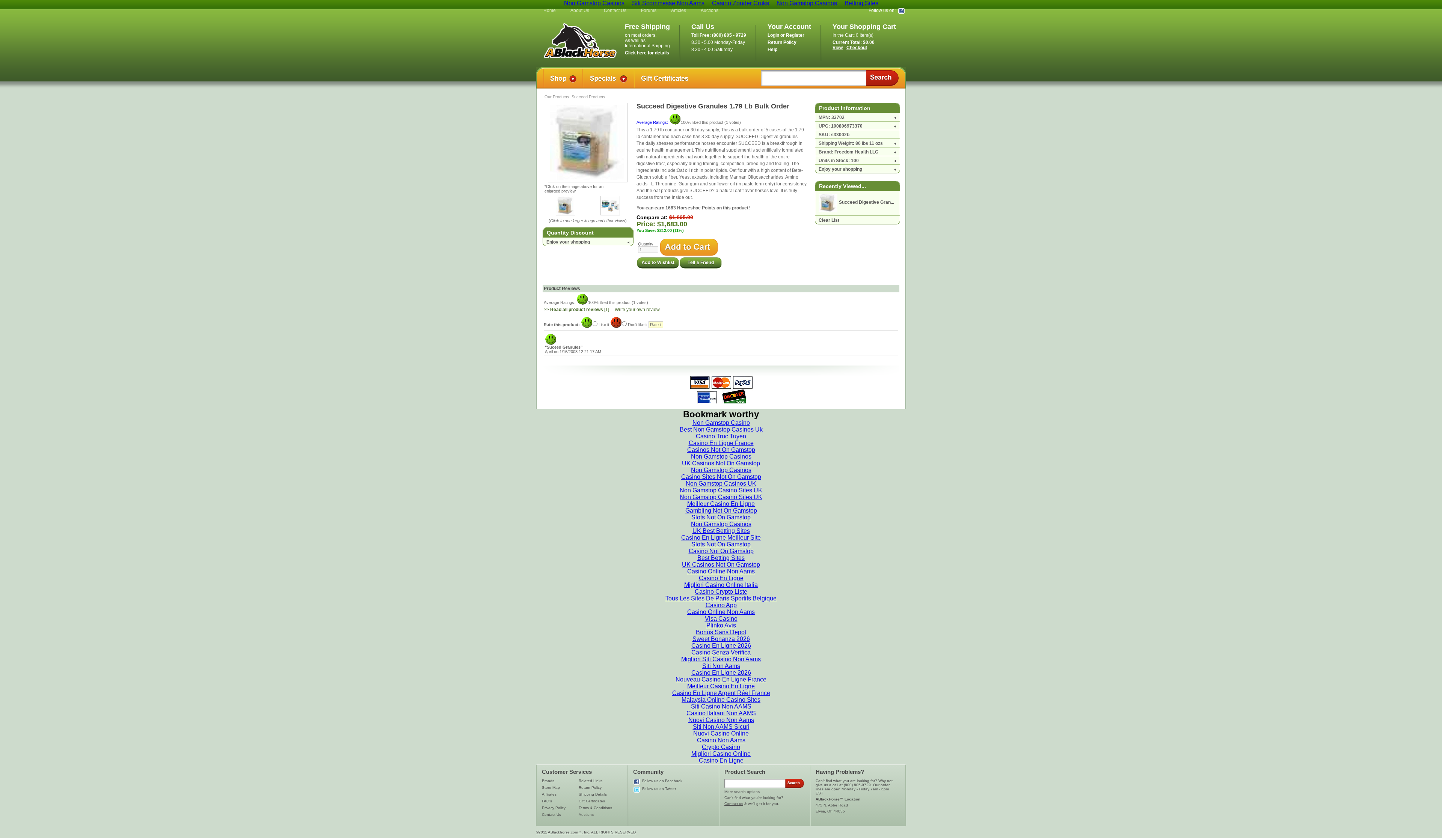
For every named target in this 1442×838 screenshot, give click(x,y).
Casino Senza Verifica (721, 652)
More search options (742, 792)
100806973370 (847, 126)
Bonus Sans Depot (721, 632)
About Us (579, 10)
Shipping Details (593, 794)
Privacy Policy (554, 808)
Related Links (590, 781)
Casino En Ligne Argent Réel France (721, 693)
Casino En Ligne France (721, 443)
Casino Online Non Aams (721, 571)
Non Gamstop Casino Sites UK (721, 490)
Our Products (557, 97)
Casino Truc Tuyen (721, 436)
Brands (548, 781)
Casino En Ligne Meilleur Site (721, 537)
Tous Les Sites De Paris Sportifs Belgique (721, 598)
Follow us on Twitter (659, 789)
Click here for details (647, 53)
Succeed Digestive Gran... (866, 202)
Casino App (721, 605)
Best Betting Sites (721, 558)
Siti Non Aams (721, 666)
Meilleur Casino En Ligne (721, 504)
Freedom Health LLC (856, 152)
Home (549, 10)
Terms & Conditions (595, 808)
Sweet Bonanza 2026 (721, 639)
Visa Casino (721, 618)
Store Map (551, 787)
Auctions (709, 10)
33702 (838, 117)
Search (882, 78)
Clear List (829, 220)
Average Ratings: (653, 122)
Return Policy (590, 787)
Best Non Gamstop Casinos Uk (721, 429)
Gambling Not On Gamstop (721, 510)
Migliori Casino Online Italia (721, 585)
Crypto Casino (721, 747)
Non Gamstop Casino (721, 423)
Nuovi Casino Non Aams (721, 720)
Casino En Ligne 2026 (721, 645)
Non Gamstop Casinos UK (721, 483)
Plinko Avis (721, 625)
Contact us (733, 804)
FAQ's (547, 801)
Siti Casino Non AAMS (721, 706)
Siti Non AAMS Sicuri (721, 727)
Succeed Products (588, 97)
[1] (576, 309)
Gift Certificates (592, 801)
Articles (678, 10)
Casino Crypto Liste (721, 591)
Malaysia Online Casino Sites (721, 700)
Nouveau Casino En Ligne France (721, 679)
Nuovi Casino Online (721, 733)
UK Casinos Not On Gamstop (721, 463)
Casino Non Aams (721, 740)
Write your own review (637, 309)
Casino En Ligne (721, 578)
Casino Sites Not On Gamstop (721, 477)
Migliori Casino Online (721, 754)
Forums (648, 10)
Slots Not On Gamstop (721, 517)
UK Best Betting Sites (721, 531)
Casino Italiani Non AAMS (721, 713)
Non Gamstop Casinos (721, 456)
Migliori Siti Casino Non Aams (721, 659)
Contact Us (615, 10)
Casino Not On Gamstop (721, 551)
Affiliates (549, 794)
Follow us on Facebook (662, 781)
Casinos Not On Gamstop (721, 450)
